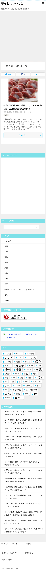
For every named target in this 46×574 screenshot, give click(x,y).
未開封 (30, 378)
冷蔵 (18, 369)
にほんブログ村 (9, 337)
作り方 (27, 362)
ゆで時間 (30, 354)
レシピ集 (7, 241)
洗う (6, 381)
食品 (6, 295)
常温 (26, 374)
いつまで (19, 354)
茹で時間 (18, 385)
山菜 (6, 252)
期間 (21, 378)
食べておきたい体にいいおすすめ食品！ (19, 290)
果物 (6, 268)
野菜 (6, 284)
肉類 (6, 115)
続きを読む (23, 135)
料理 (6, 262)
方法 (6, 378)
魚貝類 (6, 300)
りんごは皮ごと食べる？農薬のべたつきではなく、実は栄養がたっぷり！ (23, 463)
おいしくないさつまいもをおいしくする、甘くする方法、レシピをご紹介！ (23, 429)
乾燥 (18, 362)
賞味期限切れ (31, 390)
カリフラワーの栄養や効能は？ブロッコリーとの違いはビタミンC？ (23, 496)
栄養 (40, 377)
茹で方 (7, 386)
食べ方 (19, 397)
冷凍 (8, 369)
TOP (12, 544)
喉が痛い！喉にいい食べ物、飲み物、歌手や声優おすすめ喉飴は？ (23, 454)
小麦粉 (17, 373)
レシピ (9, 357)
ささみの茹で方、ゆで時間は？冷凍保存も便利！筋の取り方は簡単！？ (23, 521)
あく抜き (8, 354)
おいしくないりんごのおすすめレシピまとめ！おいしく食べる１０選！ (23, 505)
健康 (6, 246)
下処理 (8, 361)
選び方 (8, 394)
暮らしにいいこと (12, 3)
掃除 (6, 257)
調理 (6, 389)
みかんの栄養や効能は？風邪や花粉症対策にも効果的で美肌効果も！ (23, 438)
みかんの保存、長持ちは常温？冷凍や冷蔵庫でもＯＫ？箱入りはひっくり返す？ (23, 421)
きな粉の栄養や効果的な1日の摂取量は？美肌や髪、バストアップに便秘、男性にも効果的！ (23, 513)
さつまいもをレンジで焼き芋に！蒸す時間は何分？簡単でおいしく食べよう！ (23, 413)
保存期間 (20, 366)
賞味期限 (17, 389)
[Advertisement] (23, 35)
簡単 (26, 382)
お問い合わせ (7, 560)
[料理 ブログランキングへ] (15, 318)
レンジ (20, 357)
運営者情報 (29, 553)
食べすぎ (7, 397)
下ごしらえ (31, 358)
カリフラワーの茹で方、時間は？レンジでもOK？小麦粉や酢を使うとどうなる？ (23, 530)
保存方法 (8, 366)
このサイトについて (9, 553)
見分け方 (28, 386)
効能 (7, 373)
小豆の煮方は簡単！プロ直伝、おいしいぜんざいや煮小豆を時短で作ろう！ (23, 446)
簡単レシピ (37, 382)
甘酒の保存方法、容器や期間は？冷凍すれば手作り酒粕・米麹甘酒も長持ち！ (23, 480)
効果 (39, 369)
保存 (38, 361)
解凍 (38, 386)
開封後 (27, 393)
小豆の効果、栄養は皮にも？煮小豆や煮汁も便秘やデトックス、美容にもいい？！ (23, 488)
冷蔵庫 (28, 370)
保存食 (31, 365)
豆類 (6, 279)
